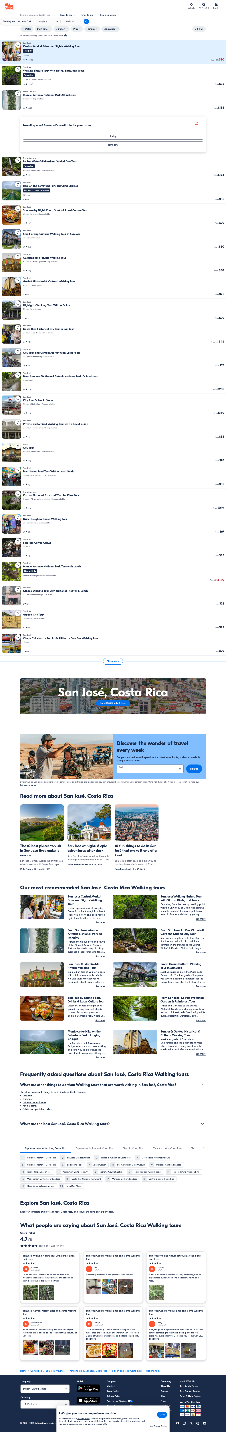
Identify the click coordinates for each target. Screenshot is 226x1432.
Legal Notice (113, 1391)
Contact (111, 1386)
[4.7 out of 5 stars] (29, 1246)
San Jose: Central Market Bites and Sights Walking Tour (113, 1257)
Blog (163, 1396)
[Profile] (216, 4)
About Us (165, 1386)
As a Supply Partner (189, 1386)
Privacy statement (28, 785)
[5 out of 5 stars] (50, 1263)
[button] (113, 52)
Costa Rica (36, 1370)
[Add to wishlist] (18, 45)
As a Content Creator (190, 1391)
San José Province (55, 1370)
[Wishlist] (191, 4)
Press (163, 1401)
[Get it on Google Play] (88, 1388)
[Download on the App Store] (88, 1400)
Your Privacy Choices (117, 1401)
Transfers (27, 1099)
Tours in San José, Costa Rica (126, 1370)
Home (23, 1370)
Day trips (27, 1095)
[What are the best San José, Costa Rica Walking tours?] (202, 1123)
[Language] (203, 4)
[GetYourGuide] (9, 6)
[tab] (45, 1148)
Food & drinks (30, 1105)
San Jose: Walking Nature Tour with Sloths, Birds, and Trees (49, 1257)
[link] (113, 52)
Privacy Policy (113, 1396)
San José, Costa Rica (61, 1211)
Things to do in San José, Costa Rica (88, 1370)
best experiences (104, 1211)
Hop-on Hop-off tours (34, 1102)
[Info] (65, 35)
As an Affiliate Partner (190, 1396)
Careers (164, 1391)
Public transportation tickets (37, 1109)
